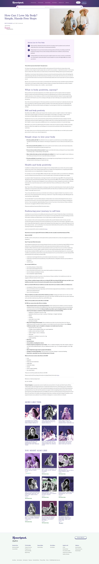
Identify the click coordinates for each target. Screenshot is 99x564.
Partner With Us (80, 537)
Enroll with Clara (36, 560)
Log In (78, 2)
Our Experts (25, 560)
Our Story (14, 560)
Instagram (50, 394)
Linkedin (64, 394)
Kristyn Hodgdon (9, 23)
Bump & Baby (47, 2)
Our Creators (19, 560)
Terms (47, 560)
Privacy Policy (42, 560)
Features (30, 560)
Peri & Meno (54, 2)
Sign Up (84, 2)
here (46, 229)
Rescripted (28, 386)
